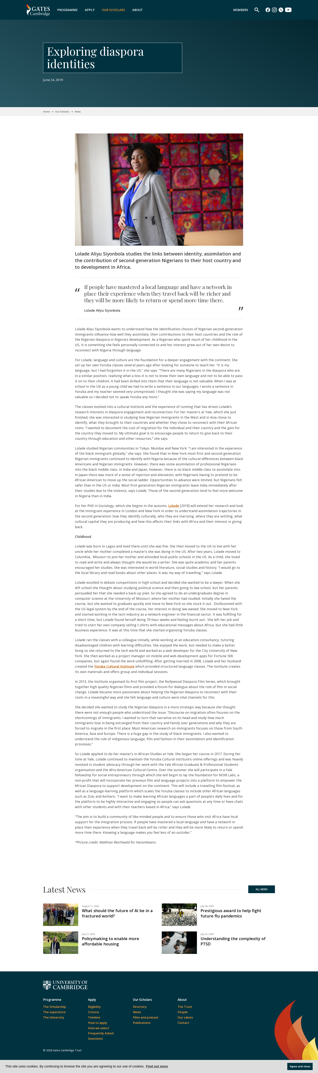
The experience (54, 1012)
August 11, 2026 (90, 906)
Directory (140, 1007)
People (183, 1012)
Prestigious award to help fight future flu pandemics (231, 913)
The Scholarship (54, 1007)
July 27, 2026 (88, 934)
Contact (183, 1023)
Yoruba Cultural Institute (114, 666)
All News (262, 889)
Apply (90, 10)
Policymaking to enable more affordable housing (110, 941)
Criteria (93, 1012)
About (137, 10)
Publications (142, 1023)
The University (53, 1017)
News (78, 111)
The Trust (185, 1007)
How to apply (97, 1023)
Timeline (94, 1017)
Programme (67, 10)
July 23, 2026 (207, 934)
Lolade (173, 505)
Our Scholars (113, 10)
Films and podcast (145, 1017)
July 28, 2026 (207, 906)
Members (240, 10)
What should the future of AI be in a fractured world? (117, 913)
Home (46, 111)
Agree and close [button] (300, 1066)
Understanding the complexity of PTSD (233, 941)
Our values (185, 1017)
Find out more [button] (157, 1066)
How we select (98, 1028)
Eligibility (94, 1007)
